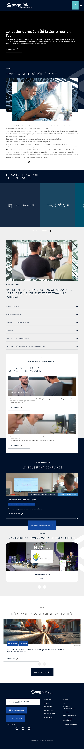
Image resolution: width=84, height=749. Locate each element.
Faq (64, 703)
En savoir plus (10, 49)
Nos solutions (49, 710)
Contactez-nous (18, 710)
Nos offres (48, 706)
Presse (65, 699)
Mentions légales (69, 715)
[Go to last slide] (39, 664)
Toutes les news (40, 672)
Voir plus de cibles (39, 231)
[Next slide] (44, 587)
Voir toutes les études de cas (40, 525)
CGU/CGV (66, 712)
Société (46, 703)
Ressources (48, 699)
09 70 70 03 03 (17, 718)
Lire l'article (11, 658)
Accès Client (48, 717)
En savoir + (14, 407)
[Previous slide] (39, 587)
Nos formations (50, 713)
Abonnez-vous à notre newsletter (21, 702)
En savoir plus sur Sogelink (16, 162)
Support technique (70, 724)
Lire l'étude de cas (14, 513)
